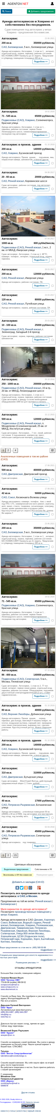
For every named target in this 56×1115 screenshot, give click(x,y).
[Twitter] (21, 888)
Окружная (21, 931)
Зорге (36, 939)
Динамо (38, 919)
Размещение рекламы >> (27, 962)
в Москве (31, 896)
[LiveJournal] (34, 888)
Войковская (15, 922)
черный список (34, 1111)
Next (51, 89)
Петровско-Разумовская (21, 805)
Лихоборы (16, 941)
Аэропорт (49, 919)
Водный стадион (32, 922)
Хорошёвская (8, 936)
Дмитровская (15, 474)
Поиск (7, 11)
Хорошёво (26, 939)
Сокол (11, 497)
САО (4, 47)
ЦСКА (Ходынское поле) (30, 936)
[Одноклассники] (26, 888)
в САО (21, 896)
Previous (4, 89)
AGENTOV (17, 3)
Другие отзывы (28, 1092)
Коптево (5, 941)
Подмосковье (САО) (13, 120)
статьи (12, 1111)
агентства (21, 1111)
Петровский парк (10, 939)
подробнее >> (48, 950)
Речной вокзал (16, 181)
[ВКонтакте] (17, 888)
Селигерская (32, 679)
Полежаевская (44, 925)
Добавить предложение (42, 11)
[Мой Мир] (30, 888)
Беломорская (15, 47)
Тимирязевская (25, 928)
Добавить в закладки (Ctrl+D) (28, 882)
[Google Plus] (39, 888)
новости (4, 1111)
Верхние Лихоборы (19, 714)
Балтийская (47, 939)
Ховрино (30, 120)
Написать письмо (32, 1102)
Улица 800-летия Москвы (30, 933)
